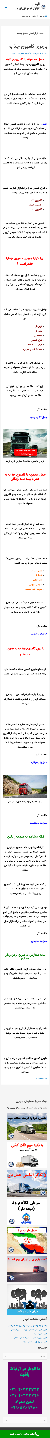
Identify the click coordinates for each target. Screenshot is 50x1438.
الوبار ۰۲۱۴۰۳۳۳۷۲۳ (27, 7)
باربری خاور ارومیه (40, 1333)
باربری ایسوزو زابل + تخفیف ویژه (35, 1342)
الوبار (44, 124)
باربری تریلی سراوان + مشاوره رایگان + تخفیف (30, 1337)
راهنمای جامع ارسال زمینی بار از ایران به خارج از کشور (27, 1325)
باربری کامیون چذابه (28, 47)
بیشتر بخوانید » (41, 1078)
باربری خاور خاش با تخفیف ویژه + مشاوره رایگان (29, 1329)
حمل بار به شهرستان (40, 53)
